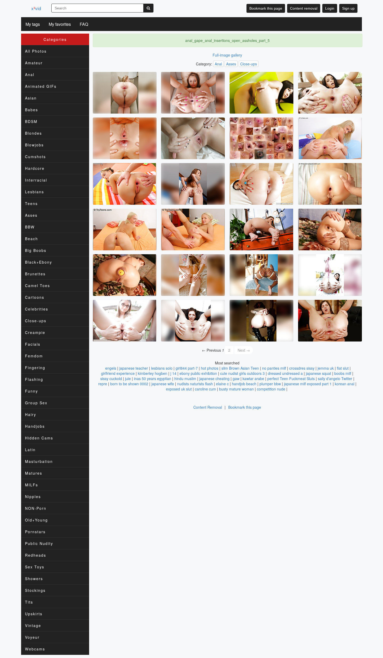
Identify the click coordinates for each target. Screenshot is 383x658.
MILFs (31, 484)
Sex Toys (34, 566)
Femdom (34, 355)
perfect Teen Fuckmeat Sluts (291, 378)
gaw (236, 378)
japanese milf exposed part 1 (308, 383)
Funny (31, 391)
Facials (32, 344)
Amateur (34, 62)
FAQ (84, 24)
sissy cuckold (111, 378)
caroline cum (205, 389)
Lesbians (34, 191)
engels (110, 368)
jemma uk (326, 368)
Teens (31, 203)
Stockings (35, 590)
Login (329, 8)
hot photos (209, 368)
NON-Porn (35, 508)
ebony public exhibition (198, 373)
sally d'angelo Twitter (335, 378)
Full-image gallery (227, 55)
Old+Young (36, 520)
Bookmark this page (265, 8)
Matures (33, 473)
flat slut (343, 368)
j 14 (173, 373)
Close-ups (35, 320)
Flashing (34, 379)
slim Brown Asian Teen (240, 368)
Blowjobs (34, 144)
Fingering (35, 367)
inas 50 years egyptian (152, 378)
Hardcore (35, 168)
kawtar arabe (253, 378)
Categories (55, 39)
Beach (31, 238)
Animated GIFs (41, 86)
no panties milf (274, 368)
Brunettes (35, 273)
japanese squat (318, 373)
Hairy (30, 414)
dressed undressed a (285, 373)
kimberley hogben (152, 373)
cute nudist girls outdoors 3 (242, 373)
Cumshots (35, 156)
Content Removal (207, 407)
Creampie (35, 332)
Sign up (348, 8)
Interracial (36, 180)
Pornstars (35, 531)
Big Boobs (35, 250)
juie (128, 378)
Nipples (33, 496)
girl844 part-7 (187, 368)
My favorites (60, 24)
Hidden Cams (39, 437)
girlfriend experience (118, 373)
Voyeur (32, 637)
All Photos (36, 51)
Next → (244, 350)
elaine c (222, 383)
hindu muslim (185, 378)
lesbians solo (161, 368)
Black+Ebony (38, 262)
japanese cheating (214, 378)
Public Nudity (39, 543)
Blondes (33, 133)
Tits (29, 602)
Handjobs (35, 426)
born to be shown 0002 (129, 383)
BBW (30, 226)
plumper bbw (270, 383)
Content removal (303, 8)
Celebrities (36, 309)
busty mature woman (236, 389)
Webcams (35, 648)
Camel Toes (37, 285)
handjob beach (244, 383)
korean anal (344, 383)
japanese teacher (133, 368)
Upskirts (33, 613)
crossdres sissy (301, 368)
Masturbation (39, 461)
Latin (30, 449)
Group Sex (36, 402)
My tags (33, 24)
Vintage (33, 625)
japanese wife (162, 383)
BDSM (31, 121)
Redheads (35, 555)
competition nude (271, 389)
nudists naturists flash (195, 383)
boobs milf (342, 373)
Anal (29, 74)
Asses (31, 215)
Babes (31, 109)
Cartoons (34, 297)
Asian (31, 98)
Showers (34, 578)
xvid (36, 8)
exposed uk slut (179, 389)
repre (102, 383)
